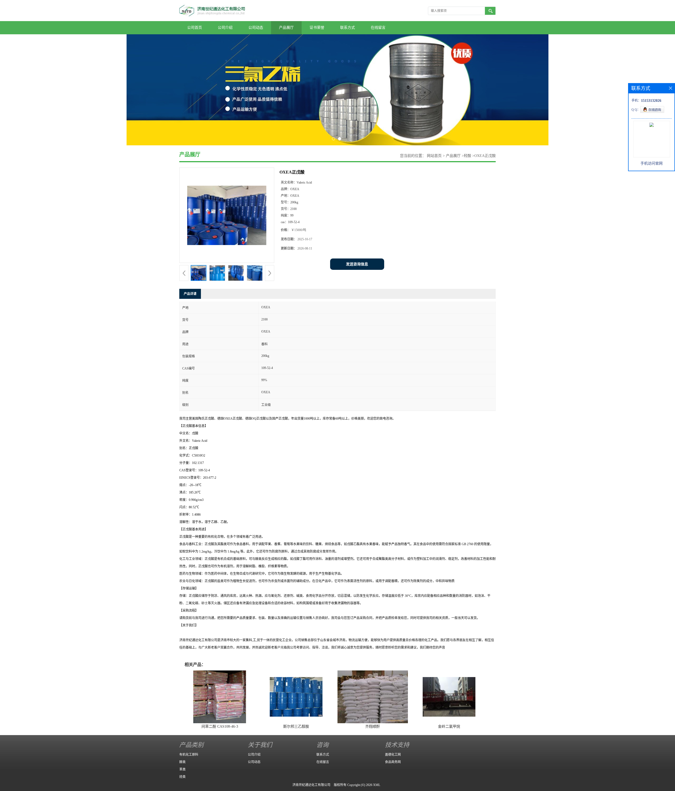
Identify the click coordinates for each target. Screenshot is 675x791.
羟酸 (467, 156)
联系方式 (347, 28)
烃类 (182, 777)
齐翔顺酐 (372, 726)
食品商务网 (393, 762)
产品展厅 (286, 28)
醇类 (182, 762)
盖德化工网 (393, 754)
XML (376, 785)
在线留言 (378, 28)
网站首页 (434, 156)
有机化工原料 (188, 754)
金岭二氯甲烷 (449, 726)
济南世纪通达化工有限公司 (311, 785)
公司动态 (255, 28)
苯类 (182, 769)
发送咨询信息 (357, 264)
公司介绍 (225, 28)
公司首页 (194, 28)
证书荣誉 (317, 28)
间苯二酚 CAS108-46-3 (219, 726)
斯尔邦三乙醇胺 (296, 726)
